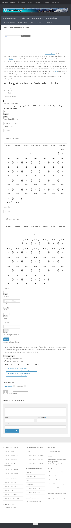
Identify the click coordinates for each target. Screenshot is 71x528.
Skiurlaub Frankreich (9, 22)
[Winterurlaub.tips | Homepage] (35, 10)
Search (6, 339)
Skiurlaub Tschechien (35, 22)
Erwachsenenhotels (54, 451)
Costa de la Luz (50, 54)
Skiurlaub (12, 2)
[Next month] (63, 138)
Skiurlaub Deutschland (9, 18)
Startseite (5, 2)
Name (7, 417)
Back (13, 356)
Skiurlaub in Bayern (24, 18)
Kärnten (29, 472)
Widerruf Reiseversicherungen (57, 484)
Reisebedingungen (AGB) (56, 472)
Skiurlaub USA (48, 22)
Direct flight (34, 105)
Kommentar (8, 406)
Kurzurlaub (46, 2)
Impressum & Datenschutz (56, 488)
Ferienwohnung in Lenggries (35, 459)
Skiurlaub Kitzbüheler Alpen (12, 498)
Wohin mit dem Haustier (54, 459)
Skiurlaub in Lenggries (11, 459)
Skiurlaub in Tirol (9, 490)
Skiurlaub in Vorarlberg (11, 494)
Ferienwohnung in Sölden (34, 492)
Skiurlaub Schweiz (51, 18)
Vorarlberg (30, 484)
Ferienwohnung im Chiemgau (35, 463)
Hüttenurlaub (55, 2)
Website (7, 424)
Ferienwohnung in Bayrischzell (35, 455)
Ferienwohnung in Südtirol (34, 501)
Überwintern (21, 2)
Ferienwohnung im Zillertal (34, 488)
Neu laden (7, 356)
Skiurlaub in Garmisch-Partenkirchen (10, 464)
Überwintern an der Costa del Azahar (18, 373)
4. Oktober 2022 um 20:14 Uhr (20, 391)
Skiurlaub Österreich (38, 18)
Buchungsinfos (53, 476)
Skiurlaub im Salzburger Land (13, 486)
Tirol (28, 480)
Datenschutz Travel (54, 480)
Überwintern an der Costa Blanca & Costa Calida (21, 371)
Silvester (30, 2)
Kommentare (9, 386)
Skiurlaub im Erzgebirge (11, 469)
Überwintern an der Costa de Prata (17, 368)
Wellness (37, 2)
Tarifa (11, 59)
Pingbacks (21, 386)
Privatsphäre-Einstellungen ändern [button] (57, 493)
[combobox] (11, 101)
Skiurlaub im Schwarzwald (12, 473)
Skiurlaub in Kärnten (10, 482)
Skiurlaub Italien (22, 22)
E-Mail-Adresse (41, 417)
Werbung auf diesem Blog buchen (57, 498)
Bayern (29, 451)
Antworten (11, 395)
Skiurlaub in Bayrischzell (11, 455)
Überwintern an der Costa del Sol (16, 376)
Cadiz (56, 71)
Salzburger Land (31, 476)
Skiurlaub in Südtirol (10, 507)
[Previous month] (59, 219)
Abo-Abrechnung (52, 464)
